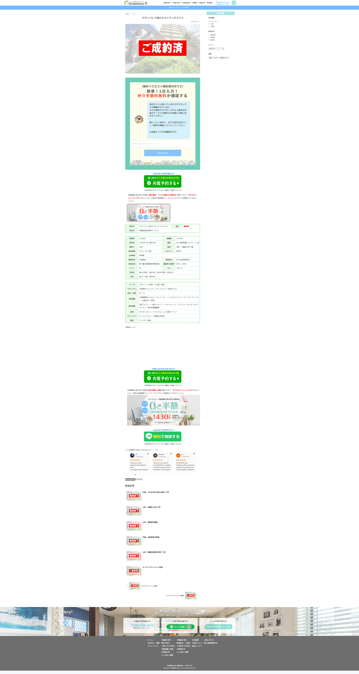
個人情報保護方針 (210, 643)
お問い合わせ (209, 640)
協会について (197, 646)
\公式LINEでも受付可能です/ (164, 173)
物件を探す (139, 479)
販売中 (213, 40)
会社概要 (195, 640)
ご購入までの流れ (168, 646)
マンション (214, 21)
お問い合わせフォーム (220, 626)
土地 (212, 24)
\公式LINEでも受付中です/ (163, 430)
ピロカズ (184, 454)
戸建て (213, 26)
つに (136, 454)
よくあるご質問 (167, 655)
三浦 (159, 454)
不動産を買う (166, 640)
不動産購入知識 (167, 649)
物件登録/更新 (131, 479)
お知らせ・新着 (153, 643)
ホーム (150, 640)
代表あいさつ (197, 643)
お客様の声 (165, 652)
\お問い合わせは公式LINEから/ (163, 369)
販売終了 (213, 35)
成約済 (213, 37)
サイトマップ (153, 646)
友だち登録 (179, 626)
